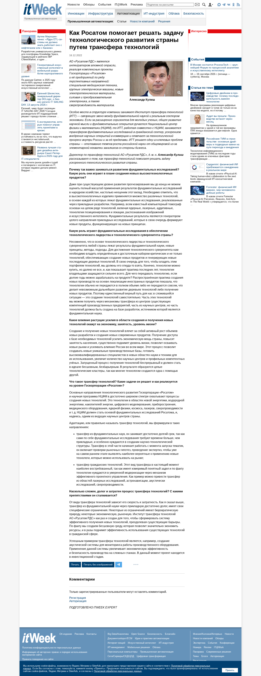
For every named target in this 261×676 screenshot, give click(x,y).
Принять (229, 670)
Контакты (91, 634)
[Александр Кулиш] (156, 95)
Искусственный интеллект (142, 643)
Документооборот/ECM (120, 638)
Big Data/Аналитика (118, 634)
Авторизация (77, 601)
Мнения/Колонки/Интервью (207, 634)
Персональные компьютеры (122, 651)
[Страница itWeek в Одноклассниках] (233, 5)
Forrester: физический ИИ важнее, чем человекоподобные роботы (221, 190)
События (104, 4)
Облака (174, 13)
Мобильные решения (138, 647)
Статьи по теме (202, 87)
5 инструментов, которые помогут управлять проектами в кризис (50, 126)
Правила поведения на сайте (37, 659)
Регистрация (77, 597)
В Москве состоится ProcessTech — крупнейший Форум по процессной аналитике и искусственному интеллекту (214, 67)
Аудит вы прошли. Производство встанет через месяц (221, 119)
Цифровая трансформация (151, 656)
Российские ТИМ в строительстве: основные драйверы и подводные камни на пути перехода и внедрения (222, 143)
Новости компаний (142, 21)
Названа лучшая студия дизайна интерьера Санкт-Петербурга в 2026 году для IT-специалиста (42, 153)
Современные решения (218, 651)
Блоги (204, 656)
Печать (75, 564)
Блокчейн (170, 634)
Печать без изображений (98, 564)
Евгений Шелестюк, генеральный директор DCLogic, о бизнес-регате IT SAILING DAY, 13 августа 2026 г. (42, 99)
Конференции (227, 643)
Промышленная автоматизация (40, 18)
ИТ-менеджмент (116, 647)
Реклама (137, 4)
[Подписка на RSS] (238, 5)
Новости (73, 4)
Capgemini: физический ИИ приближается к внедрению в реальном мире (222, 167)
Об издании (65, 634)
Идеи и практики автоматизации (152, 638)
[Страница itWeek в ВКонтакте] (228, 5)
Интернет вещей (116, 643)
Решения (164, 21)
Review (207, 647)
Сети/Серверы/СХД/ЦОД (121, 656)
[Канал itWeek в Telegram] (223, 5)
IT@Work (121, 4)
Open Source (138, 634)
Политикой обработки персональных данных (118, 671)
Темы (196, 656)
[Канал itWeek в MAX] (219, 5)
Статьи (121, 21)
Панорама (29, 31)
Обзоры (89, 4)
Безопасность (193, 13)
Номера (197, 647)
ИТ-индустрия (154, 13)
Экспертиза (199, 643)
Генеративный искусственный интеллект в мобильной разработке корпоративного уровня (42, 70)
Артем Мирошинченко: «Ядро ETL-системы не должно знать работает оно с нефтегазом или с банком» (41, 42)
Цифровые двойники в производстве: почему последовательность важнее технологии (222, 97)
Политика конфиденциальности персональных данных (51, 647)
